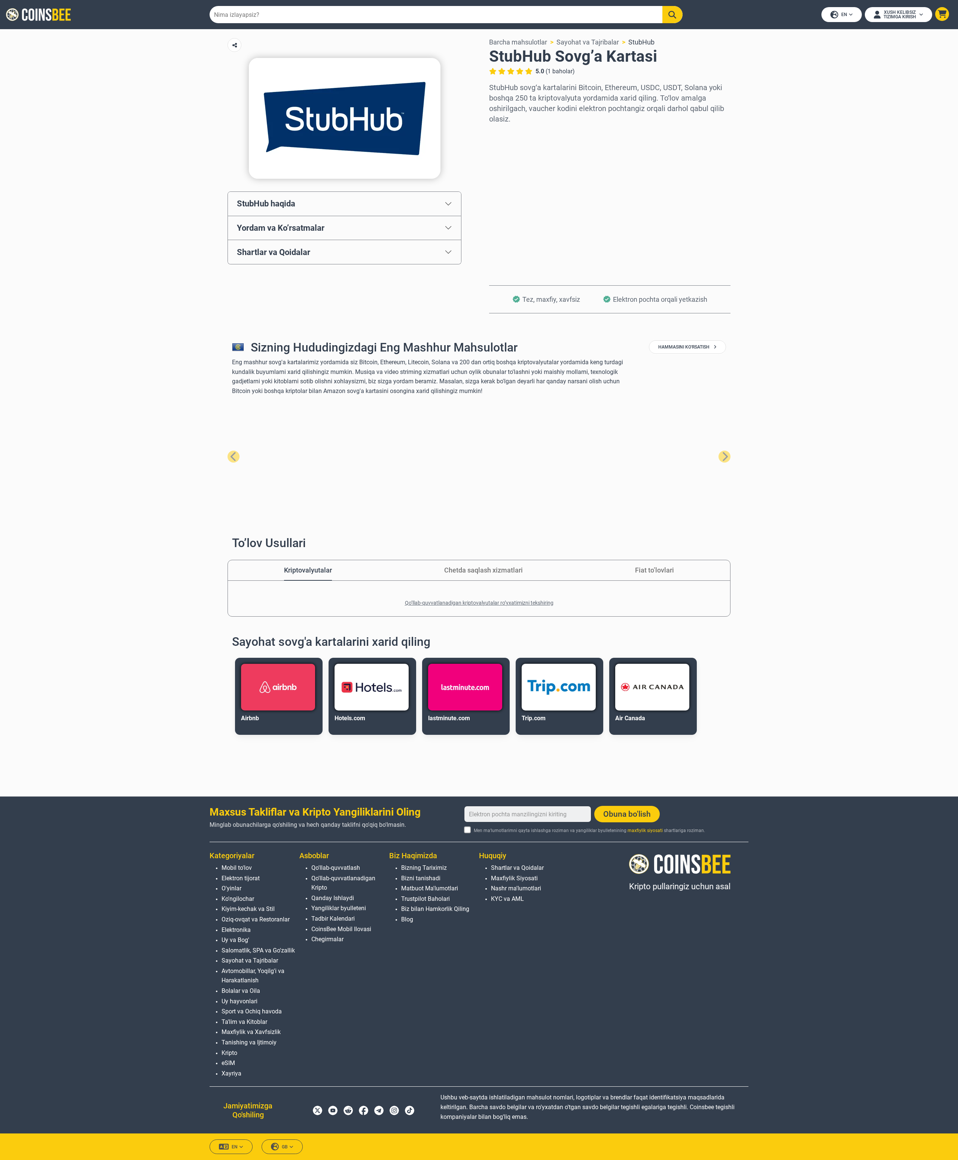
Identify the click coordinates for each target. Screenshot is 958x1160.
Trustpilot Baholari (425, 898)
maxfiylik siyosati (645, 830)
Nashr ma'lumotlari (516, 888)
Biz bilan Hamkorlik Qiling (435, 908)
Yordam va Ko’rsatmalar (280, 228)
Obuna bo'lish (627, 814)
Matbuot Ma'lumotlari (429, 888)
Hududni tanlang (514, 134)
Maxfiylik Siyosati (514, 878)
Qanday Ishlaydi (332, 898)
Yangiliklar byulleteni (338, 908)
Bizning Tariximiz (424, 867)
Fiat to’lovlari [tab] (654, 570)
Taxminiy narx (510, 198)
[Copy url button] (234, 45)
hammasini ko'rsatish (684, 347)
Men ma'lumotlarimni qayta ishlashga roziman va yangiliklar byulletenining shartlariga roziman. (589, 830)
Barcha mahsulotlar (518, 42)
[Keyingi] (724, 457)
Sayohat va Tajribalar (587, 42)
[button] (942, 14)
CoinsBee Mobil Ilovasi (341, 929)
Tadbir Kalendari (333, 918)
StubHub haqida (266, 203)
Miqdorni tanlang (515, 166)
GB (285, 1147)
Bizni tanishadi (420, 878)
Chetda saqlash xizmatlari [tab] (483, 570)
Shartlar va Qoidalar (273, 252)
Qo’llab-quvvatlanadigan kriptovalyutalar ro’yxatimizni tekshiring (479, 603)
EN (844, 14)
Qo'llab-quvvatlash (335, 867)
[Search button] (672, 14)
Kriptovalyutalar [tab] (308, 570)
